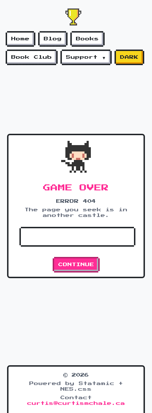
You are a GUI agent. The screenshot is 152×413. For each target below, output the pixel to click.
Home (20, 39)
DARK (129, 57)
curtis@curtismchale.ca (76, 403)
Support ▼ (86, 57)
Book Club (31, 57)
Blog (53, 39)
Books (87, 39)
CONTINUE (76, 265)
